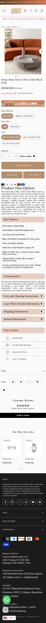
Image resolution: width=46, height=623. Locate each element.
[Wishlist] (30, 10)
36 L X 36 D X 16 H (11, 137)
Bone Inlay (7, 116)
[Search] (36, 10)
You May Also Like (23, 432)
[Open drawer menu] (4, 10)
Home (5, 19)
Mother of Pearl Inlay (24, 116)
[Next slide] (42, 51)
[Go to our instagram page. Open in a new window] (12, 502)
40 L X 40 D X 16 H (31, 137)
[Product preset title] (12, 448)
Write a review (23, 415)
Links (5, 512)
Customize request (23, 165)
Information (8, 529)
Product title (7, 459)
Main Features (9, 521)
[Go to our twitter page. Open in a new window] (19, 502)
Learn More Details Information (23, 303)
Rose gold (15, 127)
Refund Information (23, 319)
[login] (25, 10)
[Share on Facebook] (21, 382)
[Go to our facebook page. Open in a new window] (5, 502)
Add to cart (12, 175)
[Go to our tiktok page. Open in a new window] (26, 502)
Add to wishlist (25, 156)
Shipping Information (23, 311)
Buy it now (33, 175)
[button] (15, 76)
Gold (5, 127)
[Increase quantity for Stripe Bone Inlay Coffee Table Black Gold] (14, 156)
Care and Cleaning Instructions (23, 296)
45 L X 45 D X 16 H (11, 143)
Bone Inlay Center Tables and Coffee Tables (27, 19)
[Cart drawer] (42, 10)
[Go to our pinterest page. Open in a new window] (40, 502)
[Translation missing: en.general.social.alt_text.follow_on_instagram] (37, 382)
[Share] (13, 382)
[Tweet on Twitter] (29, 382)
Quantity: (5, 151)
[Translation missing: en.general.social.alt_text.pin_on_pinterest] (4, 390)
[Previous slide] (4, 51)
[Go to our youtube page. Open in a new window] (33, 502)
